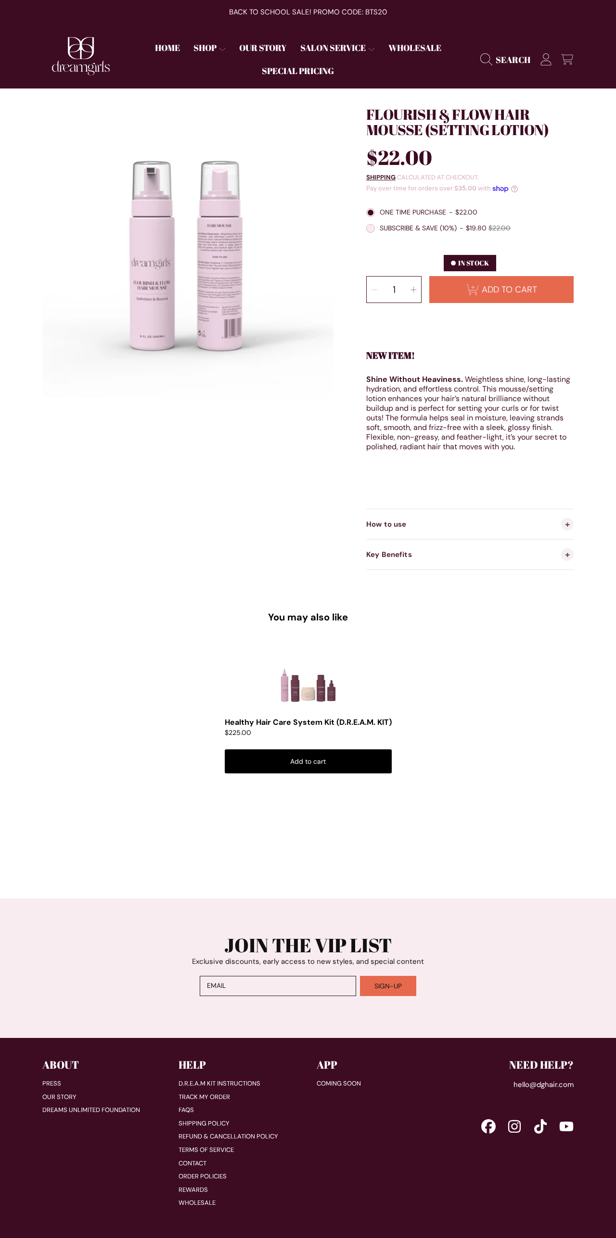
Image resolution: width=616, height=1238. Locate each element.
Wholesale (197, 1203)
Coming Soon (339, 1083)
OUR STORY (59, 1097)
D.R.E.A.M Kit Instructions (219, 1083)
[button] (507, 59)
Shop (205, 47)
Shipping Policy (204, 1123)
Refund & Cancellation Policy (228, 1136)
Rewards (193, 1190)
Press (51, 1083)
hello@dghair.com (543, 1084)
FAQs (186, 1110)
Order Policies (203, 1176)
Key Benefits (389, 554)
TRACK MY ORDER (204, 1097)
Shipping (381, 177)
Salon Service (333, 47)
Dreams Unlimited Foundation (91, 1110)
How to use (386, 524)
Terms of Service (206, 1150)
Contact (192, 1163)
